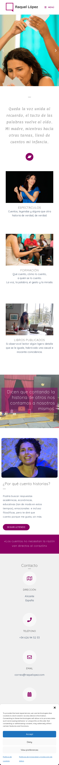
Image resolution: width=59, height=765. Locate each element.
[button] (54, 707)
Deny (29, 742)
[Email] (29, 657)
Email (29, 668)
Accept (29, 734)
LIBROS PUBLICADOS (29, 340)
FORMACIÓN (29, 270)
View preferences (29, 750)
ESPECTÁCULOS (29, 207)
